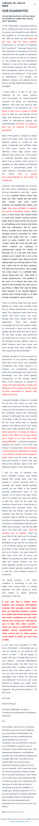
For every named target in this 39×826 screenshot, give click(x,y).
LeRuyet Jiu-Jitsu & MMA (13, 4)
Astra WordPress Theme (20, 821)
